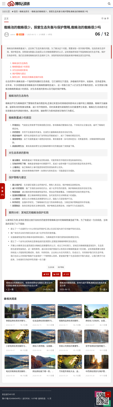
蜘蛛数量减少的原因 (21, 66)
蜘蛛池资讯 (24, 11)
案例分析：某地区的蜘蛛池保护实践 (27, 77)
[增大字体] (108, 18)
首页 (16, 11)
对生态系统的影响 (20, 70)
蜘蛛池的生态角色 (20, 63)
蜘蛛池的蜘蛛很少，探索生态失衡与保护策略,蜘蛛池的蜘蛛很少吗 (60, 11)
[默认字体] (105, 18)
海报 (57, 274)
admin (17, 34)
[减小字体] (103, 18)
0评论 (49, 34)
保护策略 (61, 267)
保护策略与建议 (19, 73)
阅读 (47, 274)
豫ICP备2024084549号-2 (11, 398)
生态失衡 (51, 267)
